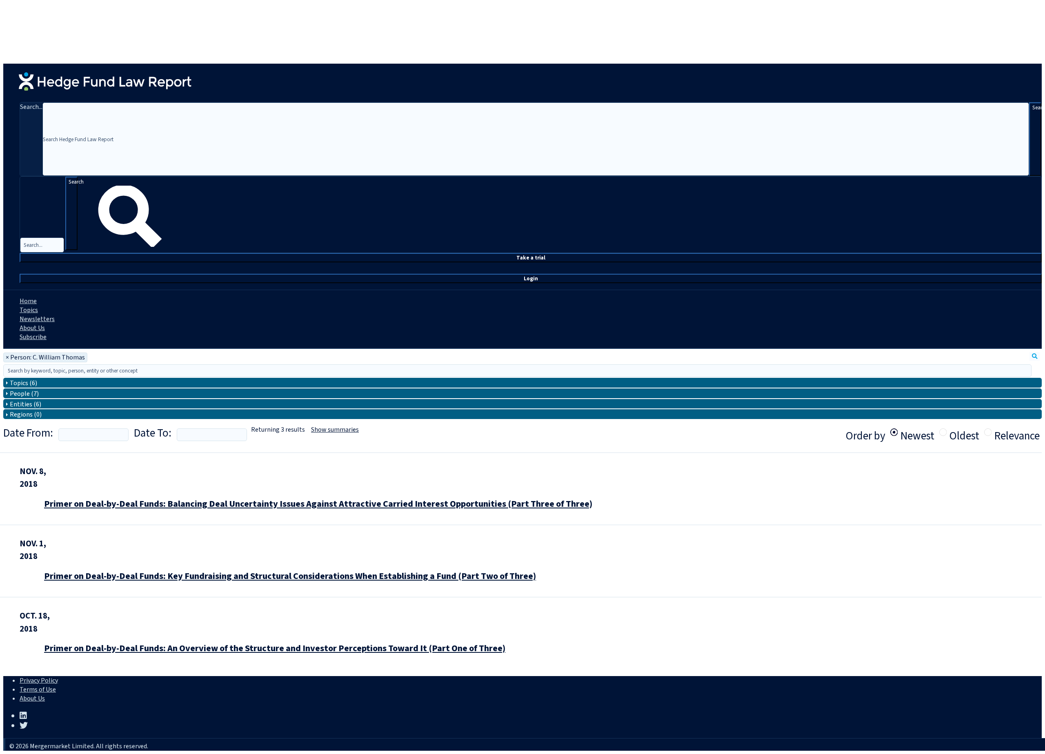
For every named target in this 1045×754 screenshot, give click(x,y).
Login (531, 278)
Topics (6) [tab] (23, 383)
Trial (530, 258)
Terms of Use (38, 689)
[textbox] (517, 370)
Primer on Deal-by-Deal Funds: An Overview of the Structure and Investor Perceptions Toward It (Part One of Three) (274, 648)
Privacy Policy (39, 680)
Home (28, 301)
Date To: (152, 433)
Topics (29, 310)
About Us (32, 328)
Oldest (964, 432)
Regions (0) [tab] (26, 414)
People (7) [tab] (24, 393)
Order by (865, 436)
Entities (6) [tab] (25, 404)
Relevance (1017, 432)
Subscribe (33, 337)
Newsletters (37, 319)
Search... (31, 106)
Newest (917, 432)
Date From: (28, 433)
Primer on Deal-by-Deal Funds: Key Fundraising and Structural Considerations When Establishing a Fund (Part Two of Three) (290, 576)
